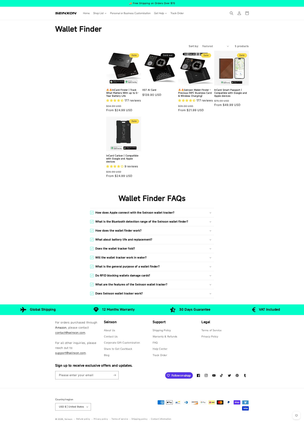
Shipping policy (140, 419)
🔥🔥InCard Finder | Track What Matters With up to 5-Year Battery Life (122, 92)
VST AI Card (149, 89)
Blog (106, 355)
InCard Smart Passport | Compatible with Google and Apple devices (230, 92)
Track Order (160, 355)
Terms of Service (211, 330)
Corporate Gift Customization (122, 342)
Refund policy (83, 419)
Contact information (161, 419)
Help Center (160, 348)
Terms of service (120, 419)
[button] (231, 13)
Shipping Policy (162, 330)
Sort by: (194, 46)
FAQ (155, 342)
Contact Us (111, 336)
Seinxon (68, 419)
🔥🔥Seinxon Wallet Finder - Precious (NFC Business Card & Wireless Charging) (195, 92)
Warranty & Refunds (165, 336)
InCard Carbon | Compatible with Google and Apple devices (122, 158)
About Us (109, 330)
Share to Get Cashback (118, 348)
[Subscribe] (114, 375)
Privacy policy (101, 419)
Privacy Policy (209, 336)
